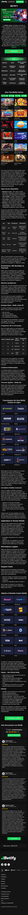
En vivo (10, 95)
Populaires (3, 95)
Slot (23, 95)
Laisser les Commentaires (14, 735)
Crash (16, 95)
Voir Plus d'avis (14, 838)
